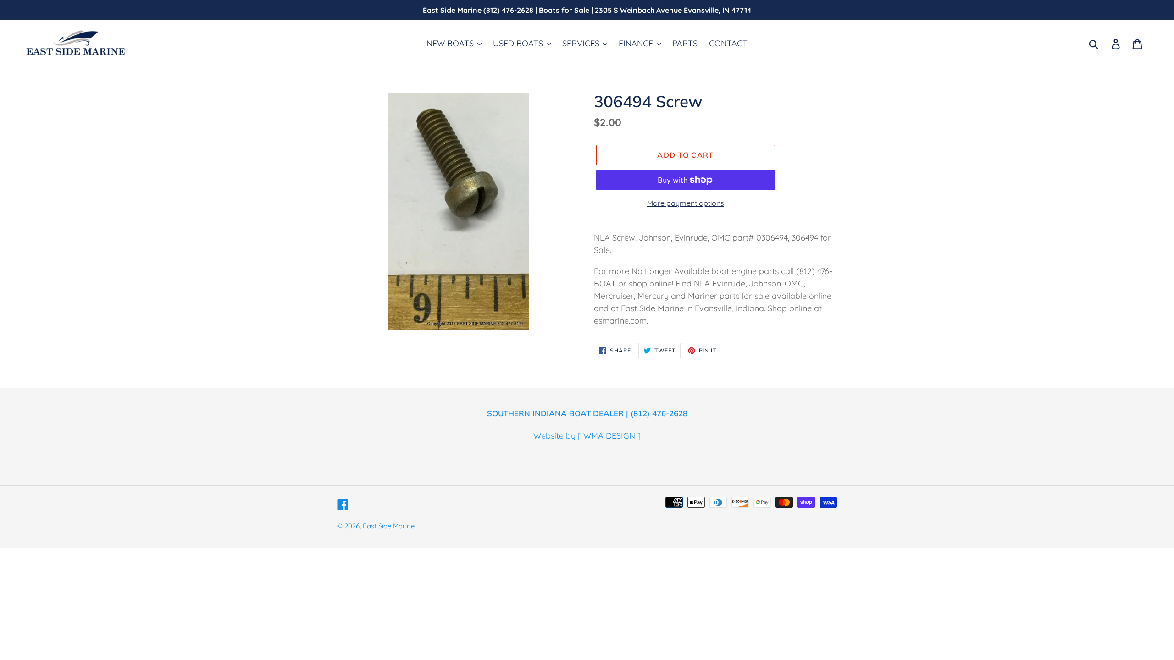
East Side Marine (389, 526)
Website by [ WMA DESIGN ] (587, 435)
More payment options (685, 203)
